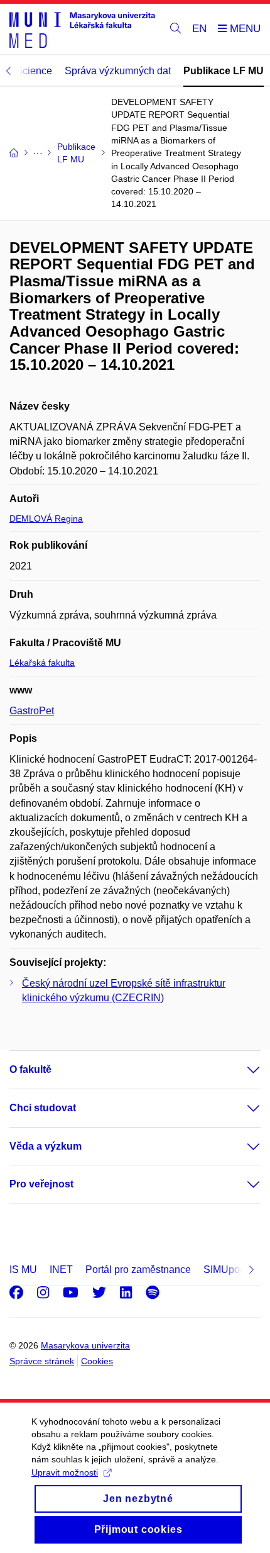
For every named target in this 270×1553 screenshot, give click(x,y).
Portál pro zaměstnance (138, 1269)
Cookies (97, 1361)
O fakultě (30, 1069)
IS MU (23, 1269)
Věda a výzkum (45, 1146)
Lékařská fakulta (42, 663)
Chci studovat (42, 1107)
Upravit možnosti (64, 1472)
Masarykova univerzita (85, 1345)
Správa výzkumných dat (118, 70)
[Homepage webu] (82, 29)
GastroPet (31, 710)
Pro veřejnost (41, 1184)
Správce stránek (41, 1361)
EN (199, 29)
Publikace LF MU (223, 70)
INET (61, 1269)
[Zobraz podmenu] (241, 1070)
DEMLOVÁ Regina (46, 518)
